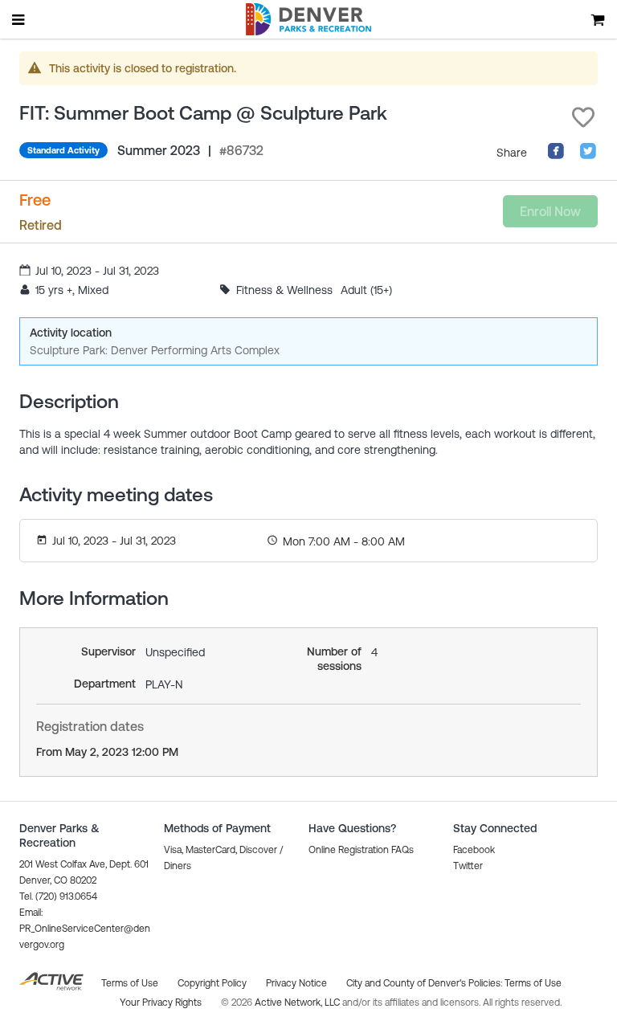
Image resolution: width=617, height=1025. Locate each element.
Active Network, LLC (298, 1002)
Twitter (468, 866)
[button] (583, 117)
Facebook (474, 850)
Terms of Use (533, 983)
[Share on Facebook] (556, 155)
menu (19, 19)
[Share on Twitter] (588, 155)
